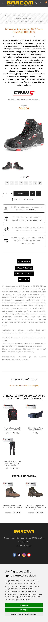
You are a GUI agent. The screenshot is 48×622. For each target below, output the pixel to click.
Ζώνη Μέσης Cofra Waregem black (35, 429)
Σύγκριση (32, 193)
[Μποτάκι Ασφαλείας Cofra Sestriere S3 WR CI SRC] (35, 492)
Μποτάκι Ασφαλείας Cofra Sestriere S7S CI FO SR (35, 507)
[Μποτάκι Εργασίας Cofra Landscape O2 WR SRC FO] (12, 492)
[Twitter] (19, 551)
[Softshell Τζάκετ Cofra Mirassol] (12, 414)
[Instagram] (24, 551)
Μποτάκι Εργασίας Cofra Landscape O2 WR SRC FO (12, 506)
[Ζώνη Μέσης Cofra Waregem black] (35, 414)
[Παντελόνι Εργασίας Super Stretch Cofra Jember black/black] (12, 447)
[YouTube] (29, 551)
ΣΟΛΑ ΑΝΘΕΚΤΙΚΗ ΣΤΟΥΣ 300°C (22, 386)
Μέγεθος (24, 177)
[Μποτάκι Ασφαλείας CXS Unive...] (30, 37)
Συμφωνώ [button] (24, 605)
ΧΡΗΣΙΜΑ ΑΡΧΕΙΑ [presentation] (24, 274)
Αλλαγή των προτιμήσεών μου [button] (24, 614)
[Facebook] (14, 551)
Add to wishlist (38, 193)
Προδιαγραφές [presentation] (24, 268)
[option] (7, 166)
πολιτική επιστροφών (34, 220)
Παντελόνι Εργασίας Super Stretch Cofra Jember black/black (12, 463)
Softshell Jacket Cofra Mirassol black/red (13, 429)
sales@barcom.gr (24, 545)
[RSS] (33, 556)
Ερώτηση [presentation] (24, 279)
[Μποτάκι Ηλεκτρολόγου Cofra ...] (18, 37)
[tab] (24, 261)
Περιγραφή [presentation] (24, 261)
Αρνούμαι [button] (24, 610)
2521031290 (24, 542)
